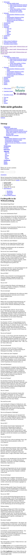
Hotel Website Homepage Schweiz (14, 129)
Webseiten (6, 137)
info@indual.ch (7, 188)
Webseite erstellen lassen (11, 128)
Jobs (6, 154)
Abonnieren (3, 174)
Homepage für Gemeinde (12, 135)
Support (7, 158)
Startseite (3, 117)
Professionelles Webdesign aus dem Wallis (15, 138)
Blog (6, 157)
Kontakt (7, 155)
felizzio (5, 162)
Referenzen (7, 149)
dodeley (6, 163)
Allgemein (6, 151)
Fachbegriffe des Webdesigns (12, 141)
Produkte (6, 147)
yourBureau (7, 160)
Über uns (7, 152)
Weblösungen (7, 146)
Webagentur (7, 127)
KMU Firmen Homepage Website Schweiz (16, 131)
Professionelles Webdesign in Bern (13, 140)
